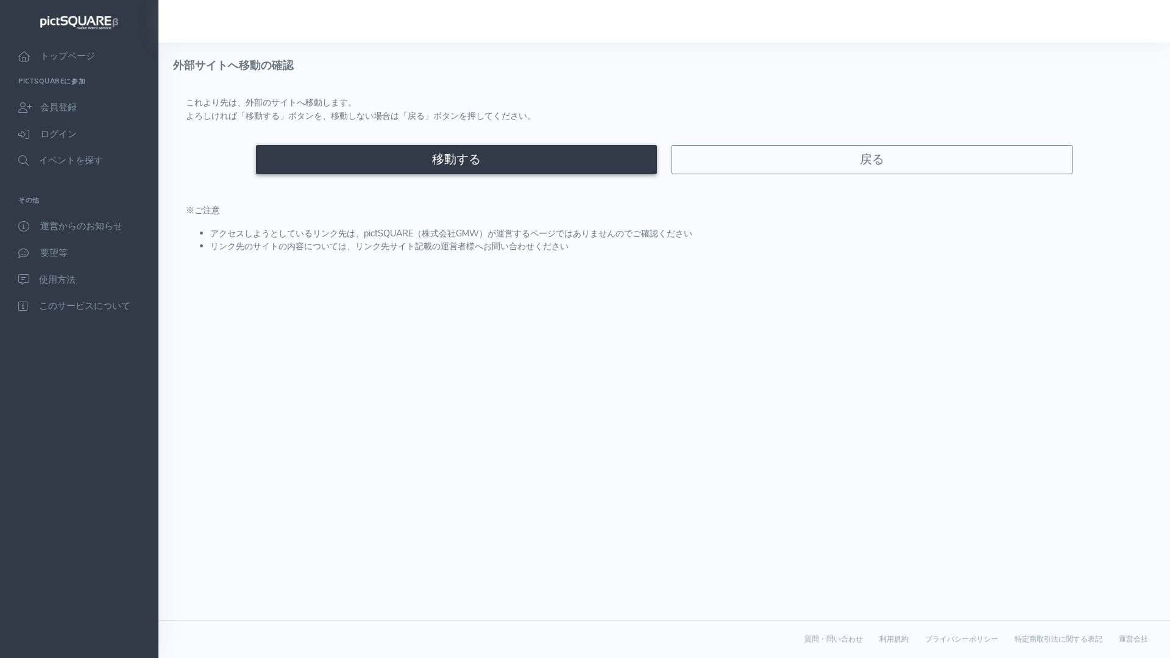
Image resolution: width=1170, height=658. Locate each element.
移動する (456, 159)
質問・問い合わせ (833, 639)
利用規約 (894, 639)
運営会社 (1133, 639)
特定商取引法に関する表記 (1058, 639)
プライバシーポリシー (961, 639)
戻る (872, 159)
